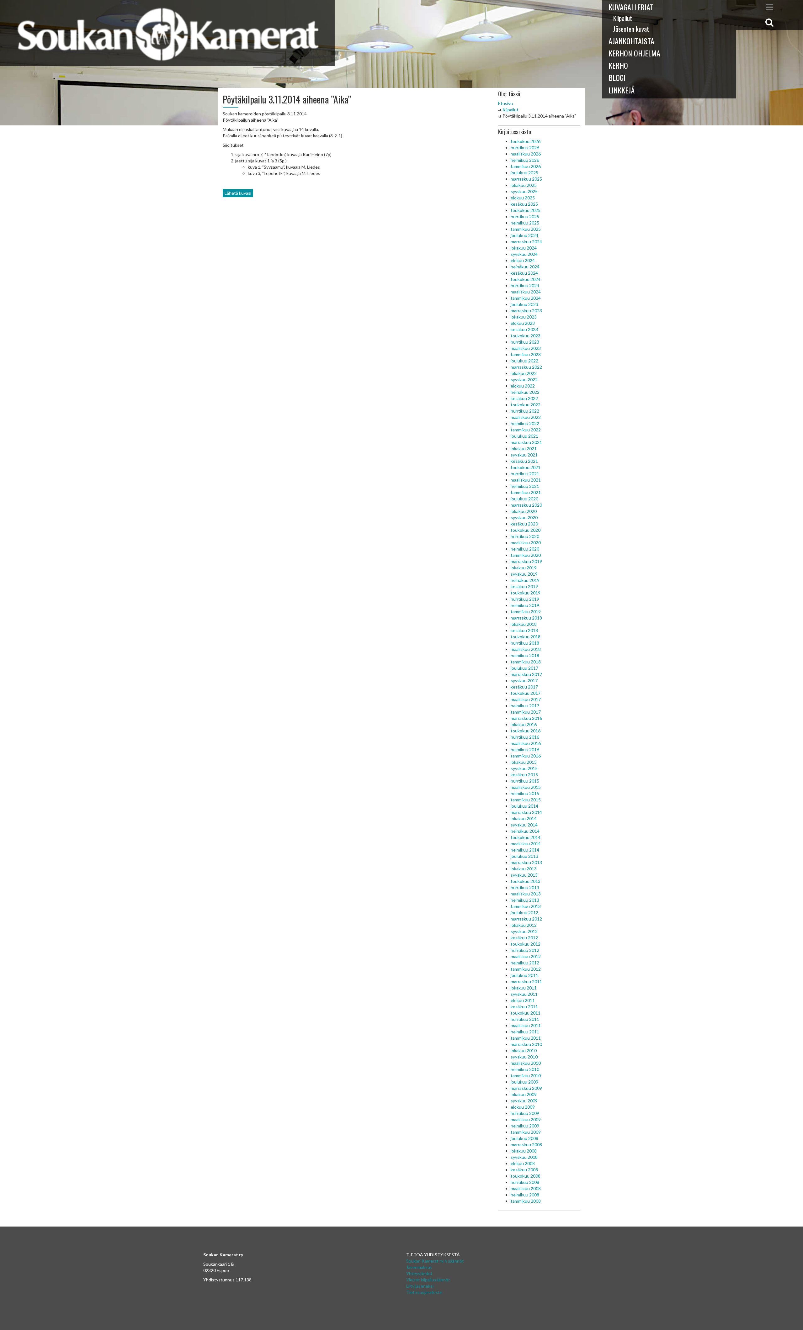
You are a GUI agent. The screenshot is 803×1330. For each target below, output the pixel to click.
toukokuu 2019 (525, 592)
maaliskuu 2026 (526, 153)
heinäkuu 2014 (525, 831)
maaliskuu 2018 (526, 649)
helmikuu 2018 (525, 655)
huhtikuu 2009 (525, 1113)
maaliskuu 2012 (526, 956)
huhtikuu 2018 (525, 643)
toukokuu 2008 (525, 1176)
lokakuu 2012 (524, 925)
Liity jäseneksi (419, 1286)
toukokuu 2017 (525, 693)
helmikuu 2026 (525, 160)
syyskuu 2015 (524, 768)
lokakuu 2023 (524, 316)
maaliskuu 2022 (526, 417)
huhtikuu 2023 (525, 342)
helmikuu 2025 (525, 222)
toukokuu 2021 (525, 467)
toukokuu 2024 (525, 279)
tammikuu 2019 (526, 611)
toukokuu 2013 (525, 881)
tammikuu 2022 (526, 429)
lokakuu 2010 (524, 1050)
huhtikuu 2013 (525, 887)
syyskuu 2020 (524, 517)
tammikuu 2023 (526, 354)
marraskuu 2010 (526, 1044)
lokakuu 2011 (524, 987)
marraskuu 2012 (526, 918)
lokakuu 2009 (524, 1094)
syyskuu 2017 (524, 680)
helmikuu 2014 (525, 849)
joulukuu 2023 (524, 304)
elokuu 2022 (523, 385)
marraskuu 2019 (526, 561)
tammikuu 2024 (526, 298)
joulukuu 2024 (524, 235)
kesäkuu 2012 (524, 937)
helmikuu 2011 (525, 1031)
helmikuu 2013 (525, 900)
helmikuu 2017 (525, 705)
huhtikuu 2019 (525, 599)
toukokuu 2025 (525, 210)
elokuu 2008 (523, 1163)
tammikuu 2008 (526, 1201)
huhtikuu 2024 (525, 285)
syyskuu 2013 (524, 875)
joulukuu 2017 (524, 668)
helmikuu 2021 (525, 486)
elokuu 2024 (523, 260)
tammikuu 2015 (526, 799)
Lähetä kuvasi (238, 193)
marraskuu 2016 (526, 718)
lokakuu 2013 (524, 868)
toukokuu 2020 (525, 530)
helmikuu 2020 (525, 549)
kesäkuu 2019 (524, 586)
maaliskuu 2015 (526, 787)
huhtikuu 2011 (525, 1019)
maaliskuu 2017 (526, 699)
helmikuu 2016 (525, 749)
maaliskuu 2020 (526, 542)
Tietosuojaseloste (424, 1292)
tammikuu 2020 (526, 555)
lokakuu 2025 (524, 185)
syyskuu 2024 (524, 254)
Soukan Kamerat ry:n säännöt (435, 1261)
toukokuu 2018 (525, 636)
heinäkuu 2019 (525, 580)
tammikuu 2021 (526, 492)
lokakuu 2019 (524, 567)
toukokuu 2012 (525, 944)
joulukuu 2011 (524, 975)
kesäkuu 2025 (524, 204)
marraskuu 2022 (526, 367)
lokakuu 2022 (524, 373)
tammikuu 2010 (526, 1075)
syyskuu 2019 (524, 574)
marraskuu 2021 (526, 442)
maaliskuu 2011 (526, 1025)
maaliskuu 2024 (526, 291)
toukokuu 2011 (525, 1013)
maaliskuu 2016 (526, 743)
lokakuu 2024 (524, 248)
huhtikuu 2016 (525, 737)
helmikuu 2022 (525, 423)
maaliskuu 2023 (526, 348)
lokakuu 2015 (524, 762)
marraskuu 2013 (526, 862)
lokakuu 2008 (524, 1150)
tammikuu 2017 (526, 712)
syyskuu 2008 (524, 1157)
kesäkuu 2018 (524, 630)
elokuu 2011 (523, 1000)
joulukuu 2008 (524, 1138)
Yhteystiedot (419, 1273)
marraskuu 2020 (526, 505)
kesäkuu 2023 (524, 329)
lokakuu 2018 (524, 624)
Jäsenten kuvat (631, 29)
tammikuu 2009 (526, 1132)
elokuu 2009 (523, 1107)
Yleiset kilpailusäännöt (428, 1279)
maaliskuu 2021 (526, 480)
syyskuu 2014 (524, 824)
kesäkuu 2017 (524, 686)
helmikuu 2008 (525, 1194)
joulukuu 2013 (524, 856)
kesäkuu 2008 (524, 1169)
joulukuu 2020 (524, 498)
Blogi (617, 77)
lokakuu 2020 (524, 511)
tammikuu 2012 (526, 969)
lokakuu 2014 (524, 818)
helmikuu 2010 (525, 1069)
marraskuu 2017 (526, 674)
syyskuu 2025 (524, 191)
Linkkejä (622, 90)
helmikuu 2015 (525, 793)
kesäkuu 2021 (524, 461)
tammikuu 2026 (526, 166)
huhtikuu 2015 (525, 781)
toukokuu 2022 (525, 404)
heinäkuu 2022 (525, 392)
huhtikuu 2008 (525, 1182)
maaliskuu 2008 (526, 1188)
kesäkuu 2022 (524, 398)
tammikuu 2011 (526, 1038)
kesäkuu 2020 (524, 523)
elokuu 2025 (523, 197)
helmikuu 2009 (525, 1125)
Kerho (618, 65)
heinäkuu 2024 (525, 266)
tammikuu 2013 (526, 906)
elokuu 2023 (523, 323)
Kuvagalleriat (631, 7)
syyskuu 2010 (524, 1056)
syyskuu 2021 (524, 454)
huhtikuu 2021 (525, 473)
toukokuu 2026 (525, 141)
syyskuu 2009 (524, 1100)
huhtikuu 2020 (525, 536)
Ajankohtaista (631, 40)
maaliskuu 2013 (526, 893)
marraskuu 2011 (526, 981)
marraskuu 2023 (526, 310)
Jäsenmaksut (419, 1267)
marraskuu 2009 (526, 1088)
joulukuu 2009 (524, 1082)
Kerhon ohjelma (634, 53)
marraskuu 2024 (526, 241)
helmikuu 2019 (525, 605)
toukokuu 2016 (525, 730)
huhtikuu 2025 (525, 216)
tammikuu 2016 (526, 755)
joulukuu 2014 (524, 806)
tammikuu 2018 (526, 661)
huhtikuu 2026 (525, 147)
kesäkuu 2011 (524, 1006)
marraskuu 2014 (526, 812)
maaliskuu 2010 (526, 1063)
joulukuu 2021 (524, 436)
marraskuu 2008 (526, 1144)
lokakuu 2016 (524, 724)
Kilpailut (622, 18)
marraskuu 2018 (526, 617)
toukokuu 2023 (525, 335)
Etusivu (505, 103)
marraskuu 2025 (526, 179)
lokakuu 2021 (524, 448)
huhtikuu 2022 (525, 411)
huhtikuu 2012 (525, 950)
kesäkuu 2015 (524, 774)
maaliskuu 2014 (526, 843)
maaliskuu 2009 (526, 1119)
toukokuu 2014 (525, 837)
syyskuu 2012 (524, 931)
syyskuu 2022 (524, 379)
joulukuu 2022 (524, 360)
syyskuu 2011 (524, 994)
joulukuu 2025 (524, 172)
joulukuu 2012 (524, 912)
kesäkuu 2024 (524, 273)
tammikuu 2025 (526, 229)
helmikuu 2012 (525, 962)
